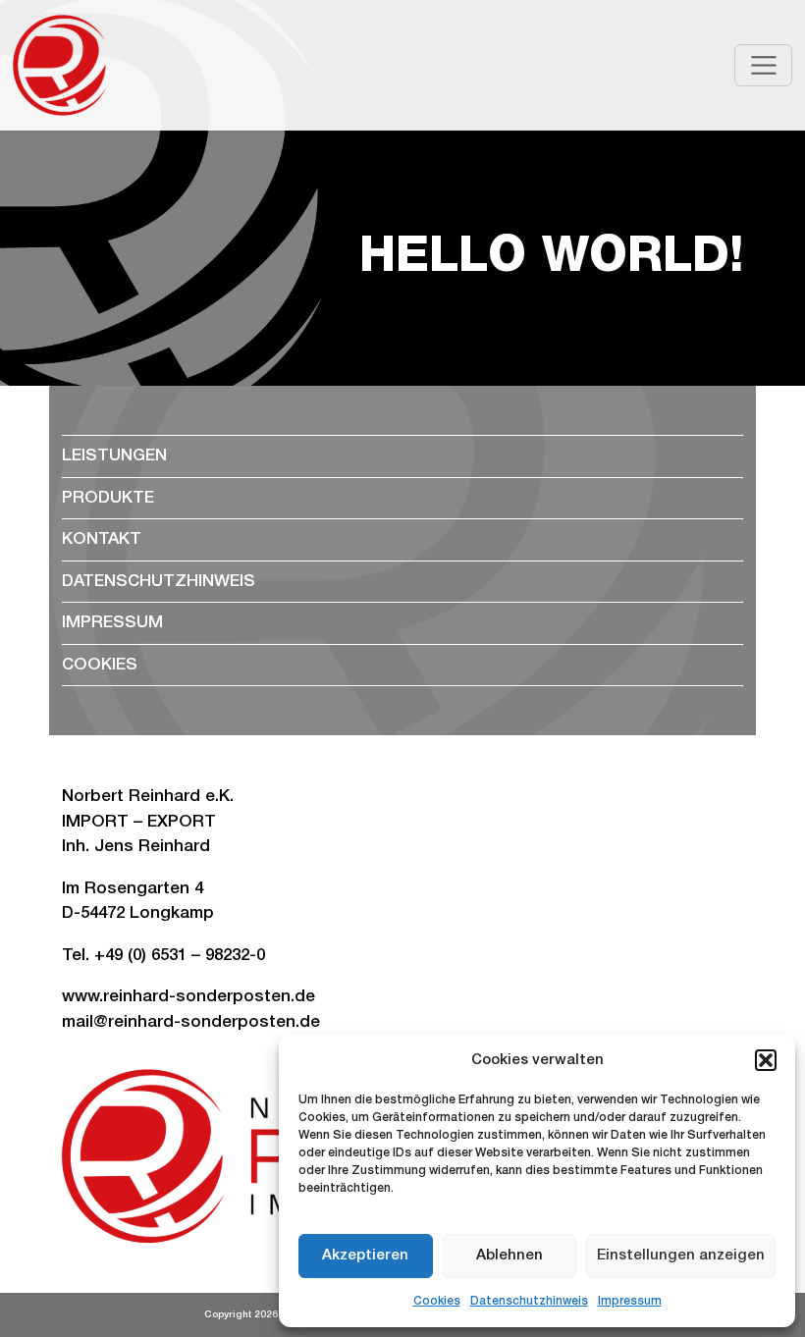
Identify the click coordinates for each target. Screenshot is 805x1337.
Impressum (630, 1301)
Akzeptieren (365, 1255)
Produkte (108, 498)
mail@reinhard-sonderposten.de (191, 1022)
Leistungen (114, 456)
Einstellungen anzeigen (681, 1255)
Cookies (436, 1301)
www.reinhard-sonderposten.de (188, 996)
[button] (766, 1060)
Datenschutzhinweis (529, 1301)
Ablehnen (509, 1255)
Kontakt (101, 539)
